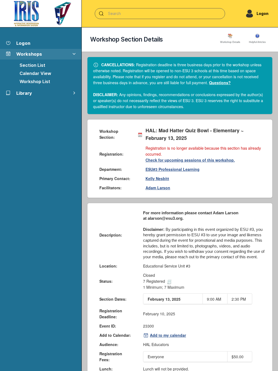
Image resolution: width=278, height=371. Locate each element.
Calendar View (35, 73)
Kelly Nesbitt (157, 178)
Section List (32, 65)
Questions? (220, 82)
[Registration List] (169, 281)
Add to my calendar (168, 335)
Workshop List (35, 81)
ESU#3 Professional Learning (173, 169)
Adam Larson (158, 187)
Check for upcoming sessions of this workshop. (190, 160)
